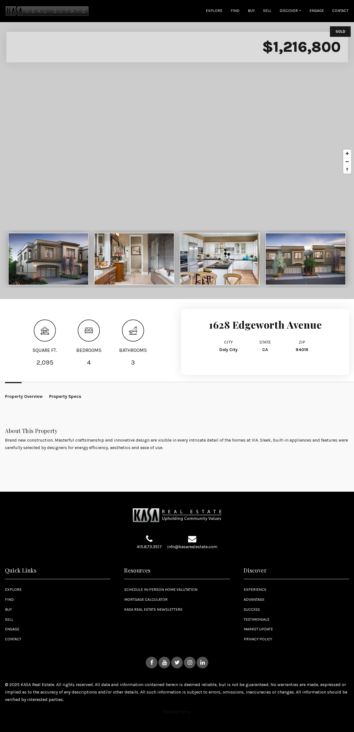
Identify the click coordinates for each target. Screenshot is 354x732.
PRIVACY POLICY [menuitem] (258, 639)
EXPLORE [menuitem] (214, 11)
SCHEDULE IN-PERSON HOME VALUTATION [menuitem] (160, 589)
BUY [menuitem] (251, 11)
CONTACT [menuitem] (340, 11)
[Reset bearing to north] (347, 170)
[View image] (48, 259)
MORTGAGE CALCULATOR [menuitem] (146, 599)
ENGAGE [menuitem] (316, 11)
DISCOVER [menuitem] (289, 11)
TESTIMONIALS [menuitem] (256, 619)
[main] (177, 246)
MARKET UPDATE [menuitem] (258, 629)
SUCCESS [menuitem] (252, 609)
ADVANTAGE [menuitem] (254, 599)
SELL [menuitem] (267, 11)
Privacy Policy (177, 711)
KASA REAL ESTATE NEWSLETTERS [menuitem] (153, 609)
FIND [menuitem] (235, 11)
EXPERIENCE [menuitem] (255, 589)
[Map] (177, 160)
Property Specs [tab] (65, 396)
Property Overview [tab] (24, 396)
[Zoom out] (347, 162)
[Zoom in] (347, 154)
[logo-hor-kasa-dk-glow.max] (47, 10)
